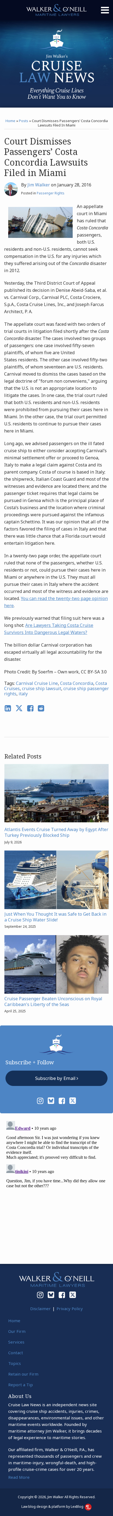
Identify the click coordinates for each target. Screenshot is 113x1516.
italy (23, 694)
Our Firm (17, 1331)
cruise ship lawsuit (41, 688)
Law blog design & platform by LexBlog (52, 1506)
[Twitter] (72, 1101)
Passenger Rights (50, 193)
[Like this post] (30, 708)
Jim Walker (38, 185)
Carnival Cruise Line (37, 683)
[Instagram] (40, 1101)
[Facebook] (62, 1101)
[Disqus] (56, 1187)
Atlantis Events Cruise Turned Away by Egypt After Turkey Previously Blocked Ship (56, 832)
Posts (23, 120)
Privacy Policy (69, 1308)
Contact (15, 1352)
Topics (14, 1363)
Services (16, 1342)
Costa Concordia (76, 683)
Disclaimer (40, 1308)
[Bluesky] (51, 1101)
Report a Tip (20, 1384)
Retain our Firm (23, 1374)
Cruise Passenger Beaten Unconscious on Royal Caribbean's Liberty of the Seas (53, 1001)
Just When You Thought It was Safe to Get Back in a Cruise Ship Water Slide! (55, 917)
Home (10, 120)
